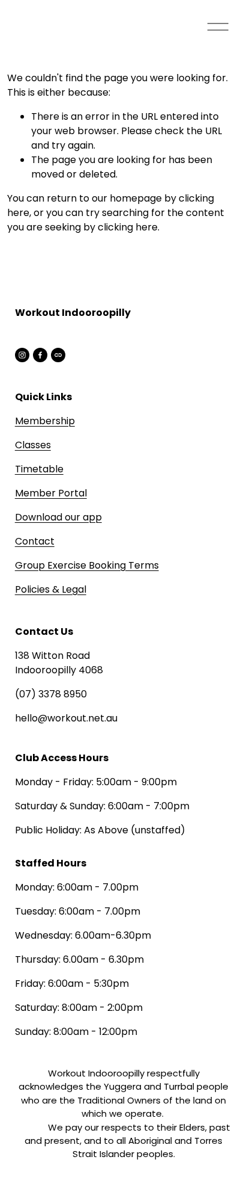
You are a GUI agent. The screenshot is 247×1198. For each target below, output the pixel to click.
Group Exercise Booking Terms (87, 565)
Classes (33, 445)
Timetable (39, 469)
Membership (45, 421)
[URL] (58, 355)
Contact (35, 541)
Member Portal (51, 493)
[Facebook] (40, 355)
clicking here (128, 227)
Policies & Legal (50, 589)
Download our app (58, 517)
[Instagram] (22, 355)
